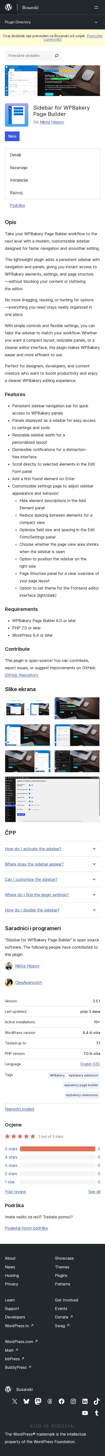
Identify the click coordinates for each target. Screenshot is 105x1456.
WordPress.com (21, 1341)
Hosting (12, 1275)
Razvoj (16, 192)
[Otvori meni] (97, 7)
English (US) (90, 1064)
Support (12, 1308)
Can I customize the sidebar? (31, 879)
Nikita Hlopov (52, 122)
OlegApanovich (28, 982)
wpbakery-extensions (82, 1095)
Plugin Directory (18, 22)
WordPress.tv (19, 1325)
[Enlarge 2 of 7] (93, 703)
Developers (15, 1317)
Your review (15, 1191)
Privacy (11, 1284)
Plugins (61, 1275)
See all (94, 1191)
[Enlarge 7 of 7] (93, 782)
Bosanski (24, 1389)
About (10, 1258)
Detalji (15, 154)
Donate (64, 1317)
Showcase (64, 1258)
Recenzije (18, 167)
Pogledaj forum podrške (26, 1228)
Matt (12, 1350)
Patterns (62, 1284)
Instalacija (19, 180)
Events (61, 1308)
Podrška (17, 205)
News (10, 1267)
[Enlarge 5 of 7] (44, 756)
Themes (62, 1267)
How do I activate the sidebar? (33, 849)
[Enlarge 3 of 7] (44, 730)
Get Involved (66, 1300)
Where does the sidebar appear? (34, 864)
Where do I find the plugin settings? (37, 895)
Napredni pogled (19, 1109)
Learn (10, 1300)
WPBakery (57, 1075)
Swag (62, 1325)
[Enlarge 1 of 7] (44, 703)
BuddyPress (18, 1367)
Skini (12, 136)
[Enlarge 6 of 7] (93, 756)
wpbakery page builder (81, 1085)
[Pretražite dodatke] (57, 56)
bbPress (15, 1358)
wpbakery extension (83, 1075)
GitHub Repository (21, 675)
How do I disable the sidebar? (32, 910)
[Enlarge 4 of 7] (93, 730)
